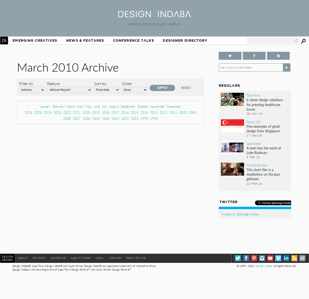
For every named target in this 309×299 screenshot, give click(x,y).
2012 (164, 112)
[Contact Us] (302, 258)
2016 (125, 112)
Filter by (26, 83)
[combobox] (273, 40)
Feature (53, 83)
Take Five (253, 95)
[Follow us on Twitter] (230, 56)
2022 (67, 112)
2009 (193, 112)
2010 (183, 112)
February (59, 106)
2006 (86, 118)
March (71, 106)
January (45, 106)
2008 (67, 118)
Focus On (253, 121)
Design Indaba (264, 266)
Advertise (58, 258)
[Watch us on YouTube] (270, 258)
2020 (86, 112)
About (22, 258)
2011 (173, 112)
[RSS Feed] (294, 258)
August (114, 106)
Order (127, 83)
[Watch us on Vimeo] (278, 258)
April (80, 106)
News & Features (85, 40)
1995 (154, 118)
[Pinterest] (254, 258)
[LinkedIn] (286, 258)
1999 (144, 118)
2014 (144, 112)
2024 (48, 112)
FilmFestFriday (256, 165)
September (128, 106)
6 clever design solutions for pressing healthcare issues (264, 104)
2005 (96, 118)
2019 (96, 112)
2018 (106, 112)
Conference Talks (133, 40)
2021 (77, 112)
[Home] (154, 16)
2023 (57, 112)
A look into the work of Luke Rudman (263, 150)
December (174, 106)
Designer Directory (185, 40)
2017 (115, 112)
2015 (135, 112)
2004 (106, 118)
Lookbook (253, 143)
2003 (115, 118)
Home (4, 40)
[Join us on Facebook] (254, 56)
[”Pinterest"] (278, 56)
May (89, 106)
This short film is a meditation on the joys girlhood (263, 174)
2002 (125, 118)
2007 (77, 118)
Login (100, 258)
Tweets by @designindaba (240, 214)
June (97, 106)
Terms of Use (136, 258)
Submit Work (80, 258)
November (157, 106)
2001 (135, 118)
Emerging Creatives (35, 40)
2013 (154, 112)
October (142, 106)
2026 (28, 112)
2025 (38, 112)
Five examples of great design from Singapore (263, 128)
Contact (39, 258)
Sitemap (115, 258)
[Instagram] (262, 258)
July (104, 106)
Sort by (100, 83)
